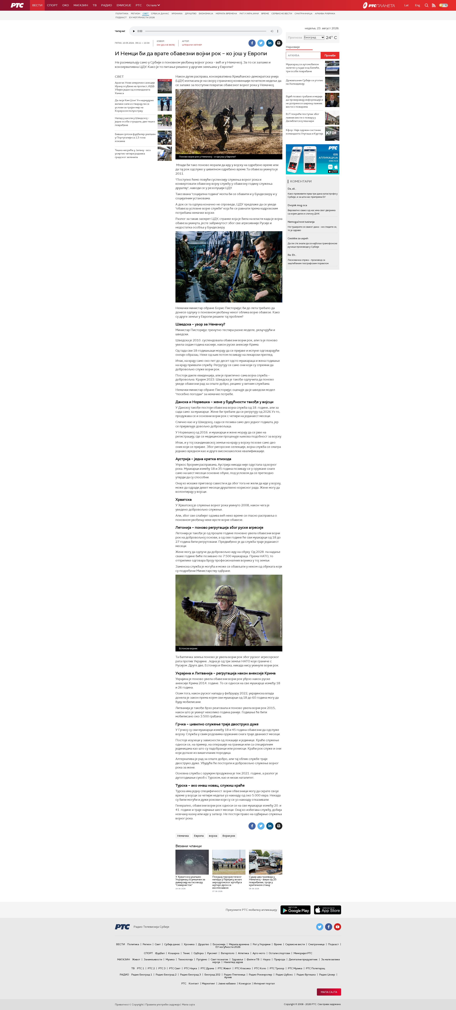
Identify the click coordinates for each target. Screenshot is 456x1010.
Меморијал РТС (303, 953)
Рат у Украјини (249, 13)
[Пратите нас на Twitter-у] (319, 926)
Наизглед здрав (233, 962)
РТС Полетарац (315, 968)
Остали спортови (279, 953)
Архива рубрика (325, 13)
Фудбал (160, 953)
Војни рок (228, 836)
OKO (65, 5)
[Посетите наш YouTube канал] (337, 926)
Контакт (194, 983)
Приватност (122, 1004)
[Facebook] (252, 43)
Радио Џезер (327, 974)
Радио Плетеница (234, 974)
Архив (228, 977)
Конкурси (245, 983)
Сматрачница (303, 13)
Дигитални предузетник (303, 959)
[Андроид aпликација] (312, 159)
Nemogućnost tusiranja (301, 221)
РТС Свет (174, 968)
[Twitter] (261, 43)
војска (213, 836)
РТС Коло (260, 968)
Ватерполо (227, 953)
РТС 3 (161, 968)
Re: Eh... (292, 255)
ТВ (95, 5)
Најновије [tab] (293, 47)
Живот (136, 959)
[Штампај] (278, 43)
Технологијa (185, 959)
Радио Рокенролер (260, 974)
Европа (199, 836)
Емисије (124, 5)
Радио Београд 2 (166, 974)
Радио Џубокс (284, 974)
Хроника (177, 13)
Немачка (183, 836)
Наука (266, 959)
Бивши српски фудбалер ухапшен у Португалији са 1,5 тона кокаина (135, 138)
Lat (406, 5)
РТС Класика (243, 968)
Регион (135, 13)
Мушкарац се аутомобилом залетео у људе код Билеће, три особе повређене (303, 68)
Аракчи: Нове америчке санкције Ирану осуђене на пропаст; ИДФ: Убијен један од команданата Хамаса (135, 88)
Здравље (237, 959)
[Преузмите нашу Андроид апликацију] (295, 909)
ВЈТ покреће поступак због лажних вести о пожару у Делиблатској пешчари (302, 117)
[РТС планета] (379, 5)
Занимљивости (153, 959)
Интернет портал (264, 983)
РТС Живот (224, 968)
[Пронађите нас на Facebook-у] (328, 926)
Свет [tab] (119, 76)
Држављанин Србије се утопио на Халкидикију (304, 82)
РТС (139, 5)
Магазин (81, 5)
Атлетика (243, 953)
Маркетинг (208, 983)
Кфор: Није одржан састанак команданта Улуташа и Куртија (304, 131)
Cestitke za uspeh (298, 238)
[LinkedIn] (269, 43)
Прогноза (295, 37)
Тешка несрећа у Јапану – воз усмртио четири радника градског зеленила (133, 154)
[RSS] (433, 5)
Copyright (137, 1004)
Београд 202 (212, 974)
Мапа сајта (329, 992)
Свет (146, 13)
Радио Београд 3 (190, 974)
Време (265, 13)
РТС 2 (151, 968)
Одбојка (199, 953)
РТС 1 (140, 968)
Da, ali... (292, 188)
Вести (37, 5)
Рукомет (212, 953)
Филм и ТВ (253, 959)
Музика (170, 959)
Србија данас (160, 13)
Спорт (52, 5)
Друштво (190, 13)
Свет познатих (219, 959)
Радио (106, 5)
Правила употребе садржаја (162, 1004)
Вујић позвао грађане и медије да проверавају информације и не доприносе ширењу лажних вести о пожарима (304, 101)
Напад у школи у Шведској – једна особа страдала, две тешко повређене (135, 121)
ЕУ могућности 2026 (142, 17)
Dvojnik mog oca (297, 205)
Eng (417, 5)
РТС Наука (190, 968)
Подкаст (121, 17)
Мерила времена (226, 13)
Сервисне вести (281, 13)
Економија (206, 13)
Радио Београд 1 (141, 974)
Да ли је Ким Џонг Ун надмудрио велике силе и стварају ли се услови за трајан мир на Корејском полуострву (134, 105)
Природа (279, 959)
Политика (121, 13)
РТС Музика (295, 968)
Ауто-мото (259, 953)
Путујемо (201, 959)
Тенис (186, 953)
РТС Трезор (277, 968)
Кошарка (173, 953)
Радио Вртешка (306, 974)
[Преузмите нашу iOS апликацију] (327, 909)
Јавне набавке (227, 983)
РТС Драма (207, 968)
